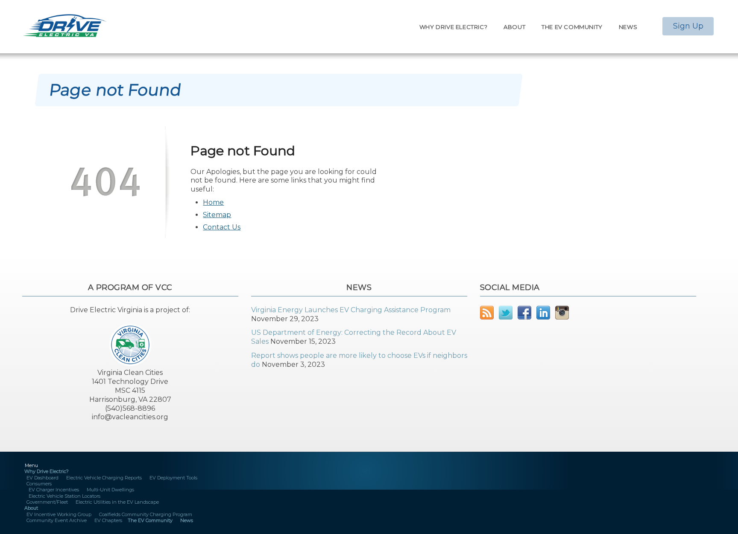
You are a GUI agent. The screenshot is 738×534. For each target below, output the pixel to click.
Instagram (562, 312)
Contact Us (221, 227)
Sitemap (217, 215)
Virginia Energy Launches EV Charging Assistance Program (351, 310)
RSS (487, 312)
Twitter (505, 312)
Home (213, 202)
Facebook (524, 312)
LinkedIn (543, 312)
